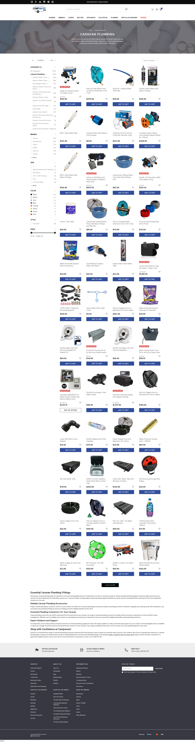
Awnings (33, 703)
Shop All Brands (81, 715)
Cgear (78, 700)
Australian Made (58, 694)
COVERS (71, 17)
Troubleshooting (81, 680)
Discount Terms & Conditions (84, 683)
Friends (55, 680)
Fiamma (78, 697)
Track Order (33, 677)
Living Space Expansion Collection (60, 704)
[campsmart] (39, 9)
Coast (78, 709)
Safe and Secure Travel (60, 708)
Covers (32, 697)
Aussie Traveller (81, 703)
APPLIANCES (91, 17)
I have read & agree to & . (140, 672)
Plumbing (33, 700)
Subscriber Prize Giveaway (38, 686)
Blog (54, 674)
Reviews (55, 683)
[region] (43, 322)
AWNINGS (61, 17)
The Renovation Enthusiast (61, 700)
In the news (79, 686)
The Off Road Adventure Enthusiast (60, 718)
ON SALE (143, 17)
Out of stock (70, 410)
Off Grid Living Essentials (60, 722)
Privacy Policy (152, 672)
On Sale (32, 718)
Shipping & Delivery (82, 668)
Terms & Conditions (141, 672)
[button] (153, 60)
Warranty (78, 674)
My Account (33, 674)
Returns (78, 671)
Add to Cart (70, 104)
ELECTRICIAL (103, 17)
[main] (110, 326)
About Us (56, 668)
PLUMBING (114, 17)
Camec (78, 712)
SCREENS (52, 17)
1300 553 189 (97, 637)
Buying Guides (57, 677)
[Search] (126, 9)
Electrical (33, 712)
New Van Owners (58, 697)
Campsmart (79, 694)
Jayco (78, 706)
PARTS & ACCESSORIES (129, 17)
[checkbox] (43, 74)
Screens (32, 694)
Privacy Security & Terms (83, 677)
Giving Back (56, 671)
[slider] (31, 233)
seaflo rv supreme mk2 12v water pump (121, 634)
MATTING (80, 17)
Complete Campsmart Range (61, 714)
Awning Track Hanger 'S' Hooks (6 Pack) (17, 733)
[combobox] (97, 9)
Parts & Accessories (36, 715)
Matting (32, 706)
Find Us (32, 671)
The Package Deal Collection (61, 711)
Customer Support (35, 668)
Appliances (33, 709)
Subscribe (33, 683)
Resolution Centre (35, 680)
